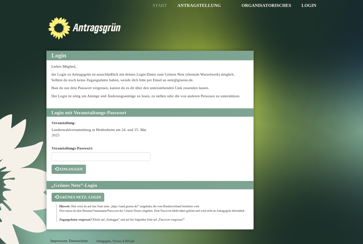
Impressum (58, 241)
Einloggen (71, 169)
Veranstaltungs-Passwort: (72, 148)
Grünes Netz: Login (80, 197)
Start (160, 5)
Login (309, 5)
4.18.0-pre (128, 241)
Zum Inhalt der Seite (18, 12)
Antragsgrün (103, 241)
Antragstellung (199, 5)
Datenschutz (78, 241)
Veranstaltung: (64, 123)
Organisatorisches (266, 5)
